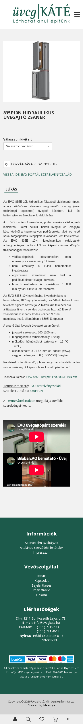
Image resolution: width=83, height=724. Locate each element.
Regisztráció (41, 590)
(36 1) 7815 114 (48, 627)
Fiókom (41, 595)
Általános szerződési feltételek (41, 547)
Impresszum (41, 552)
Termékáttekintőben (20, 401)
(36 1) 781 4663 (48, 631)
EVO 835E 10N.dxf (64, 377)
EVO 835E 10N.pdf (38, 377)
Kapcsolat (42, 580)
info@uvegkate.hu (47, 622)
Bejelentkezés (41, 585)
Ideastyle (49, 705)
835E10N (36, 391)
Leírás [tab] (11, 189)
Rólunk (41, 576)
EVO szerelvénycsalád (45, 386)
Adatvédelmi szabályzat (41, 543)
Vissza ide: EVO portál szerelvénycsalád (37, 174)
